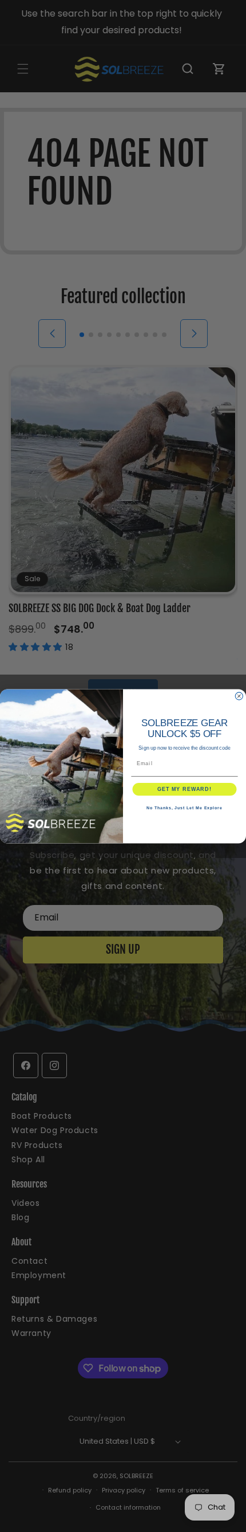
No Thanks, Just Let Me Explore (184, 808)
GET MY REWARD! (184, 789)
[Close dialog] (239, 696)
